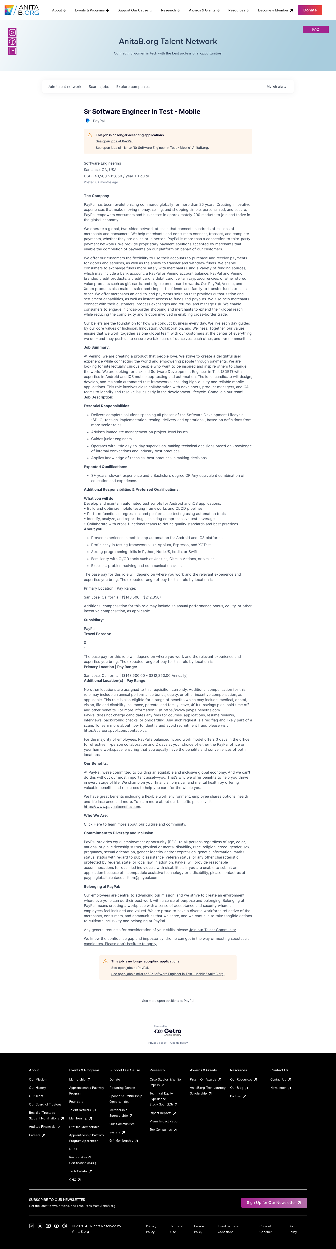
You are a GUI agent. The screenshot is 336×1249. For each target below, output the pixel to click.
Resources (236, 10)
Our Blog (236, 1087)
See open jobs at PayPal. (114, 141)
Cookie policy (179, 1042)
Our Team (36, 1096)
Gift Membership (121, 1140)
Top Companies (161, 1129)
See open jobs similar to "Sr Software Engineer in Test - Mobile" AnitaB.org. (152, 147)
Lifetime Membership (84, 1126)
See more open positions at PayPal (168, 1000)
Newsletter (278, 1087)
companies (132, 86)
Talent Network (80, 1110)
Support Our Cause (133, 10)
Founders (76, 1101)
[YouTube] (48, 1226)
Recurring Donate (122, 1087)
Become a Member (273, 10)
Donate (114, 1079)
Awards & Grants (202, 10)
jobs (99, 86)
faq (315, 29)
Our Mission (38, 1079)
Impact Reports (160, 1113)
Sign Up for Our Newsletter (271, 1202)
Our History (37, 1087)
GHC (72, 1179)
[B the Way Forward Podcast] (64, 1226)
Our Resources (241, 1079)
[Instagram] (12, 32)
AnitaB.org (80, 1231)
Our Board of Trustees (45, 1104)
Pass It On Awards (203, 1079)
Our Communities (122, 1124)
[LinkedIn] (12, 51)
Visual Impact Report (164, 1121)
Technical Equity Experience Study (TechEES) (161, 1099)
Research (168, 10)
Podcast (236, 1096)
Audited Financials (42, 1126)
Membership (78, 1118)
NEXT (73, 1149)
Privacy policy (157, 1042)
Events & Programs (90, 10)
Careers (34, 1135)
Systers (114, 1132)
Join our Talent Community (212, 929)
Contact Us (278, 1079)
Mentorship (77, 1079)
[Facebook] (12, 42)
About (57, 10)
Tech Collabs (78, 1171)
